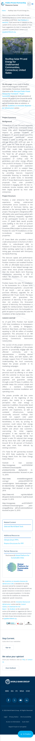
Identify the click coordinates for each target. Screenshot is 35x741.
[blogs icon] (26, 700)
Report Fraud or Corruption (17, 727)
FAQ (23, 660)
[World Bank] (17, 681)
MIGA (22, 691)
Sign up (8, 647)
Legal (5, 717)
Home (4, 10)
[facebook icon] (8, 700)
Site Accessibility (25, 717)
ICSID (28, 691)
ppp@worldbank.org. (9, 32)
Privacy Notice (13, 717)
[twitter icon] (14, 700)
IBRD (7, 691)
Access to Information (13, 722)
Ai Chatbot (27, 734)
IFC (16, 691)
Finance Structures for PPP (14, 543)
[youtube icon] (20, 700)
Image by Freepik (26, 52)
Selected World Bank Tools (13, 526)
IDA (12, 691)
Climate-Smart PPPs (11, 540)
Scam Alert (25, 722)
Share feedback (11, 668)
